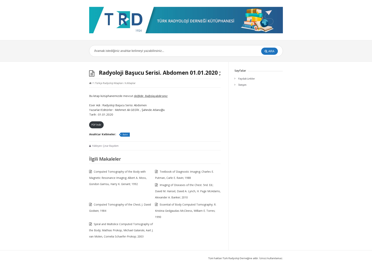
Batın (125, 134)
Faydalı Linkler (246, 78)
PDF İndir (96, 124)
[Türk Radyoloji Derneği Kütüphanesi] (186, 20)
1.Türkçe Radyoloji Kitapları (108, 83)
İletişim (242, 85)
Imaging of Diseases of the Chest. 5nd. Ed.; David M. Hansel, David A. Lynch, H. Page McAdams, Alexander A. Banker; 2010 (188, 191)
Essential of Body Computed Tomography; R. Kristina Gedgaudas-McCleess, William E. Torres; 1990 (185, 211)
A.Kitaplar (130, 83)
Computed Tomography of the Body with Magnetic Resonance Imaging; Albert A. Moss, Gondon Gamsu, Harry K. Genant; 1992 (118, 178)
